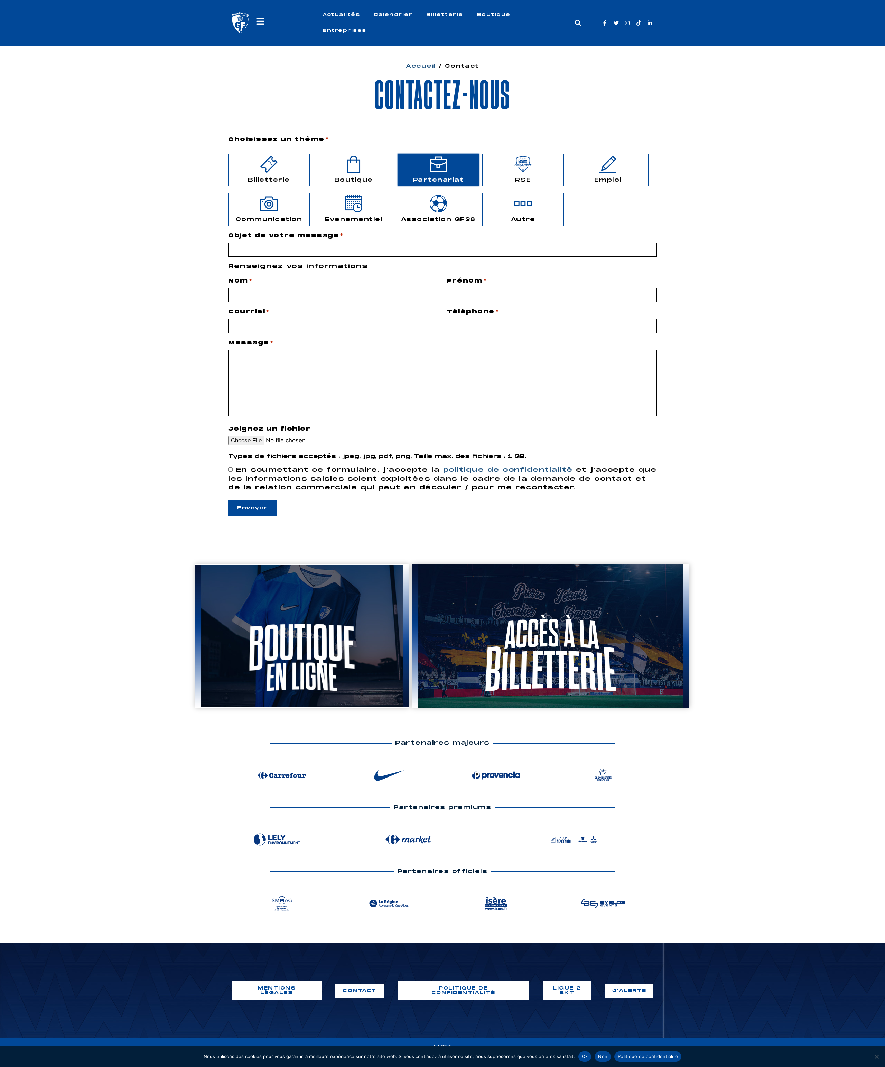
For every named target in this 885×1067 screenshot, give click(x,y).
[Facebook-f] (604, 23)
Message (250, 343)
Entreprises (344, 30)
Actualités (341, 14)
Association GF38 (438, 219)
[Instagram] (627, 23)
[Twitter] (616, 23)
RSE (523, 180)
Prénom (466, 281)
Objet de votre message (285, 235)
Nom (240, 281)
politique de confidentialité (508, 470)
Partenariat (438, 180)
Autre (523, 219)
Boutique (494, 14)
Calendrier (393, 14)
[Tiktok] (638, 23)
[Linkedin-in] (649, 23)
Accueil (421, 66)
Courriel (248, 312)
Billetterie (444, 14)
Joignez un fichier (269, 429)
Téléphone (473, 312)
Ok (585, 1056)
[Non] (876, 1056)
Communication (269, 219)
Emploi (608, 180)
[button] (578, 23)
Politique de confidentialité (648, 1056)
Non (602, 1056)
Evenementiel (353, 219)
